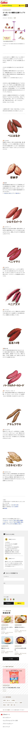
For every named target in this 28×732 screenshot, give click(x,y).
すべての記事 (7, 709)
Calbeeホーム (6, 714)
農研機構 (5, 508)
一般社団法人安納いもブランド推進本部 (11, 193)
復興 (11, 705)
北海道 (4, 700)
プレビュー (8, 603)
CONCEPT (23, 5)
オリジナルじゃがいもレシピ (8, 702)
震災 (14, 705)
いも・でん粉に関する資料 (13, 504)
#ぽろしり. (6, 633)
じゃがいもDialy (7, 5)
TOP (3, 709)
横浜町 (21, 702)
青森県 (4, 705)
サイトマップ (6, 726)
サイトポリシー (7, 717)
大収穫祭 (13, 700)
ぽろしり (16, 702)
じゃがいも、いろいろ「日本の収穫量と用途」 (13, 522)
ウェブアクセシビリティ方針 (10, 720)
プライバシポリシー (8, 723)
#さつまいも (10, 17)
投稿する (19, 603)
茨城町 (8, 705)
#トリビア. (4, 691)
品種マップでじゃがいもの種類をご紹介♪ (12, 523)
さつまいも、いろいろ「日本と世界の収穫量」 (13, 520)
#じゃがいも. (4, 632)
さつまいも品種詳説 (14, 506)
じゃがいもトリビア (6, 9)
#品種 (15, 17)
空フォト (8, 700)
